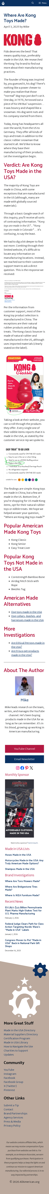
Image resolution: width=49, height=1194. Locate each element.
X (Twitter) (10, 1086)
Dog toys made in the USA (26, 612)
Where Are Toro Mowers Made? (22, 881)
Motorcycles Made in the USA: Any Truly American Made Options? (24, 862)
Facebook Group (13, 1081)
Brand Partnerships (15, 1113)
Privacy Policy (12, 1125)
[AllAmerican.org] (3, 3)
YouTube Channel (24, 748)
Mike (25, 700)
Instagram (10, 1073)
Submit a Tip (11, 1105)
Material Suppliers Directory (21, 1034)
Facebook (9, 1077)
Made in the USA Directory (19, 1030)
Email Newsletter (24, 759)
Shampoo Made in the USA (20, 869)
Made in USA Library (16, 1042)
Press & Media (12, 1121)
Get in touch (33, 843)
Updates (9, 1054)
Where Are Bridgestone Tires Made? (21, 888)
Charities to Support (16, 1050)
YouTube (9, 1069)
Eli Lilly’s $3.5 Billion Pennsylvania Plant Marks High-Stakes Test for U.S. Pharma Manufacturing (23, 911)
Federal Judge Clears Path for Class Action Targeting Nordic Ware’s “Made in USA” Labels (24, 927)
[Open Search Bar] (32, 3)
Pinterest (9, 1090)
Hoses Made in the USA (18, 855)
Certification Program (17, 1038)
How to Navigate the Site (18, 1046)
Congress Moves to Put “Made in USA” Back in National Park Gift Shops (23, 943)
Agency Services (13, 1117)
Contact (8, 1109)
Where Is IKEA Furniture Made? (22, 895)
